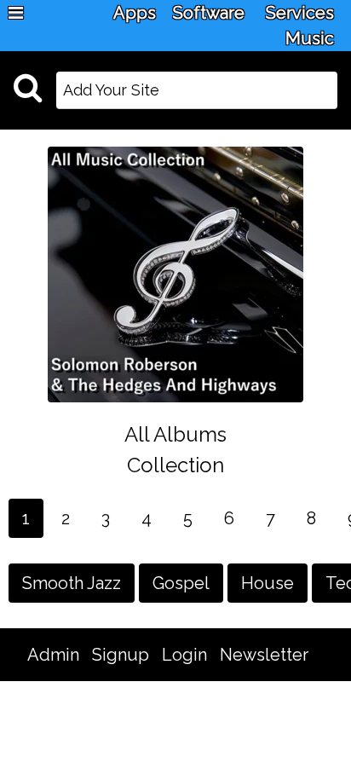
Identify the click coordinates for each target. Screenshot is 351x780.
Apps (134, 13)
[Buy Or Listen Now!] (175, 273)
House (267, 583)
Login (184, 654)
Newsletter (264, 654)
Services (300, 13)
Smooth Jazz (71, 583)
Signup (120, 654)
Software (209, 13)
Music (309, 38)
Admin (53, 654)
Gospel (181, 583)
